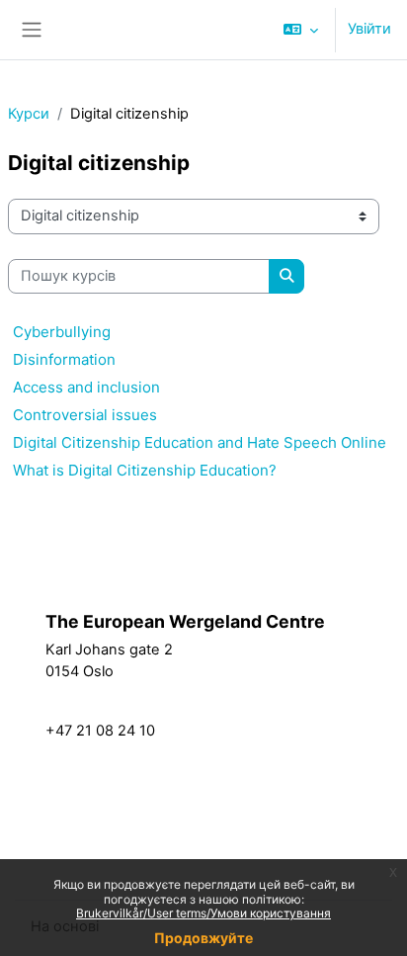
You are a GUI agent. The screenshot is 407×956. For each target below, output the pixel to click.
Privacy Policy (131, 833)
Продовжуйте (203, 937)
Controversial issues (85, 414)
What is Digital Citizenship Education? (145, 470)
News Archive (132, 855)
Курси (28, 114)
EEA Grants (123, 812)
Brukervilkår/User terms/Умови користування (203, 913)
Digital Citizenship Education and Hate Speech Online (199, 442)
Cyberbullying (62, 331)
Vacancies (119, 790)
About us (289, 744)
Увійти (369, 29)
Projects (285, 723)
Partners (286, 679)
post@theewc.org (106, 709)
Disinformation (64, 359)
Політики (63, 597)
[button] (301, 29)
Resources (294, 701)
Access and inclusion (86, 387)
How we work (305, 657)
